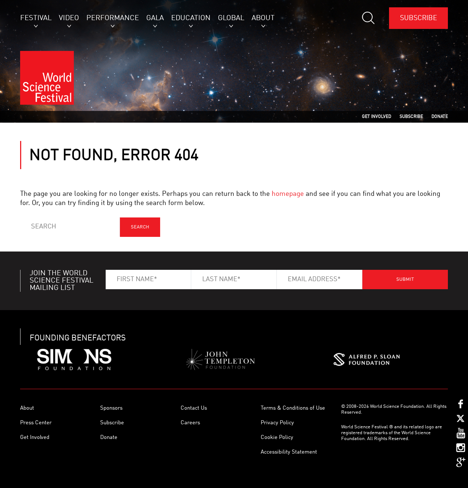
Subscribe (418, 18)
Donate (108, 437)
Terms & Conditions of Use (293, 408)
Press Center (36, 423)
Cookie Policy (277, 437)
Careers (190, 423)
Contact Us (194, 408)
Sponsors (111, 408)
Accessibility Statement (289, 452)
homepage (288, 193)
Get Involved (34, 437)
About (27, 408)
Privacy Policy (277, 423)
